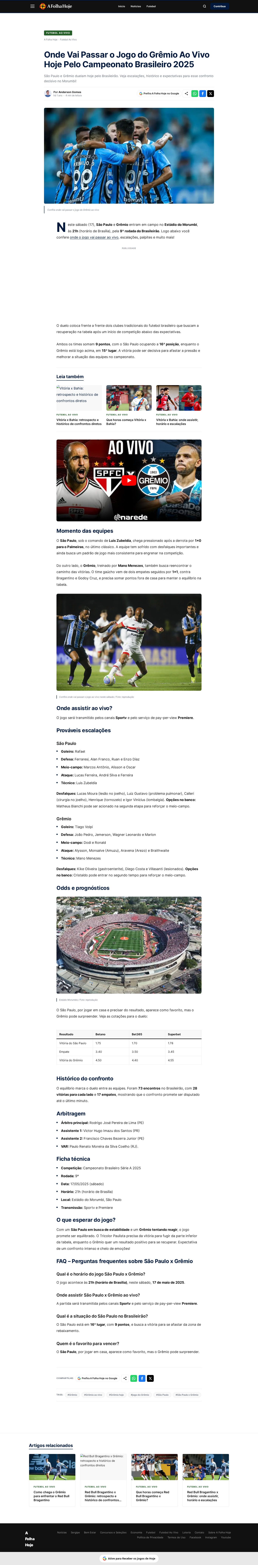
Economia (136, 1532)
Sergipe (75, 1532)
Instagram (211, 1537)
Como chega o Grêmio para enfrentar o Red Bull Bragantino (51, 1496)
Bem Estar (90, 1532)
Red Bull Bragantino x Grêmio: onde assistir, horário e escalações (203, 1496)
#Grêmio (72, 1394)
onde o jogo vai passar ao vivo (94, 237)
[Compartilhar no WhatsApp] (194, 93)
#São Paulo (162, 1394)
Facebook (195, 1537)
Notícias (136, 6)
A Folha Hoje (50, 39)
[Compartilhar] (186, 93)
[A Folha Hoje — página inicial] (55, 6)
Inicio (121, 6)
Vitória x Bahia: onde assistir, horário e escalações (177, 422)
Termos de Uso (176, 1537)
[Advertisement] (129, 282)
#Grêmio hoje (116, 1394)
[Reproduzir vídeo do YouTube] (129, 480)
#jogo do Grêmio (140, 1394)
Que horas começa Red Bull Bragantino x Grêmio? (152, 1496)
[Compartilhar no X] (210, 93)
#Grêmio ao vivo (93, 1394)
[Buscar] (204, 6)
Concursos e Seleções (113, 1532)
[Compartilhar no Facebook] (202, 93)
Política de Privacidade (150, 1537)
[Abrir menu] (32, 6)
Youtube (226, 1537)
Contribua (220, 6)
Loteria (186, 1532)
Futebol (151, 6)
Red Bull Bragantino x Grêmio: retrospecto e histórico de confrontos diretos (102, 1498)
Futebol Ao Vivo (58, 32)
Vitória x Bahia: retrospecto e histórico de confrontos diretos (79, 422)
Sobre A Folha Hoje (219, 1532)
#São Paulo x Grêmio (187, 1394)
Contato (199, 1532)
